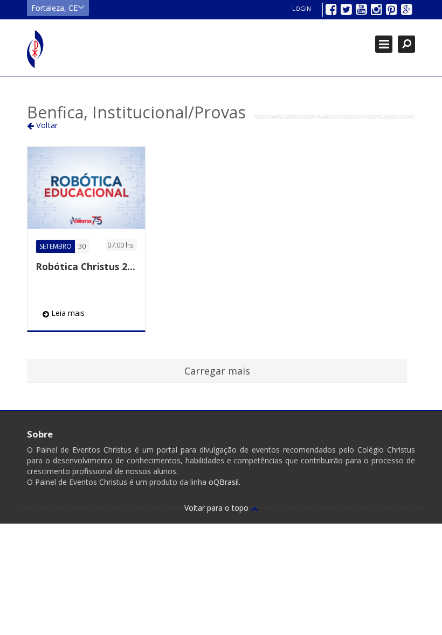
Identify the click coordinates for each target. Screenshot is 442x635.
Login (301, 8)
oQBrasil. (223, 482)
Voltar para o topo (217, 508)
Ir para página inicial (35, 49)
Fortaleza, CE (54, 8)
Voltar (46, 124)
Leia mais (67, 313)
